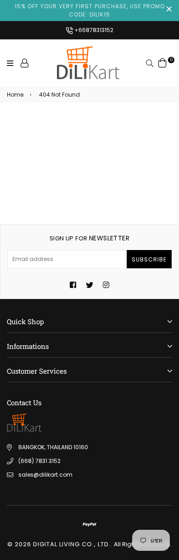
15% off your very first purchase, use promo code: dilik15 (90, 10)
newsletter (89, 238)
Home (15, 94)
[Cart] (162, 62)
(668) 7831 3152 (39, 461)
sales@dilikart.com (45, 474)
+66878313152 (93, 30)
